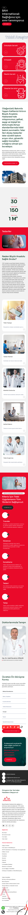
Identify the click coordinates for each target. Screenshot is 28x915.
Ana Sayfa (4, 832)
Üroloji (3, 894)
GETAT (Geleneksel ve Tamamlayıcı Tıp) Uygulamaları (13, 849)
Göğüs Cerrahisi (5, 845)
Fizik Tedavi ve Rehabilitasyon (8, 847)
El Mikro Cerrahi (5, 851)
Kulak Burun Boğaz (6, 898)
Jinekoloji (4, 896)
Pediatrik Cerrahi (5, 890)
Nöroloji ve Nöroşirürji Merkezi (8, 879)
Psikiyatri (4, 862)
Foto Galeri (4, 836)
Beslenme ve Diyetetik (7, 866)
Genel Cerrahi (5, 887)
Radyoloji (4, 860)
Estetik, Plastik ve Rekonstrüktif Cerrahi (10, 883)
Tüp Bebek (4, 856)
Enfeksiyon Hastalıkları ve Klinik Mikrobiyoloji (12, 870)
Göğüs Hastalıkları (6, 877)
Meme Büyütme (5, 881)
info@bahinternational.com (13, 777)
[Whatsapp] (3, 908)
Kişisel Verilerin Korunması (13, 909)
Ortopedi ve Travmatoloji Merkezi (9, 892)
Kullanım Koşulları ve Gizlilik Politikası (14, 911)
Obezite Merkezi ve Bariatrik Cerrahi (10, 885)
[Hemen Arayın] (3, 912)
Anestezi (4, 858)
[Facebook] (3, 825)
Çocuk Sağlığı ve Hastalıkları (8, 868)
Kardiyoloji (4, 854)
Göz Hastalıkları (5, 900)
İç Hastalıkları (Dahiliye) (7, 864)
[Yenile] (22, 727)
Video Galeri (4, 839)
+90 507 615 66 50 (10, 774)
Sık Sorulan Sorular (6, 834)
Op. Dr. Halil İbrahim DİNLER (12, 658)
